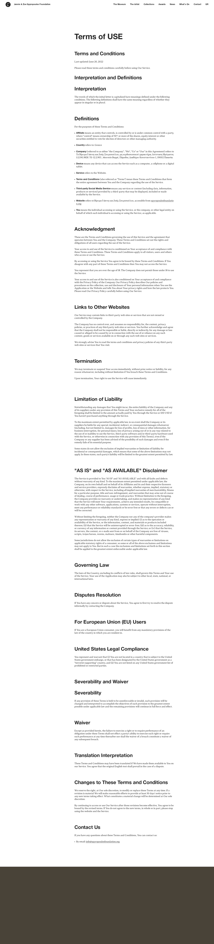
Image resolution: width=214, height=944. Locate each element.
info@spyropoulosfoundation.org (103, 842)
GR (206, 4)
